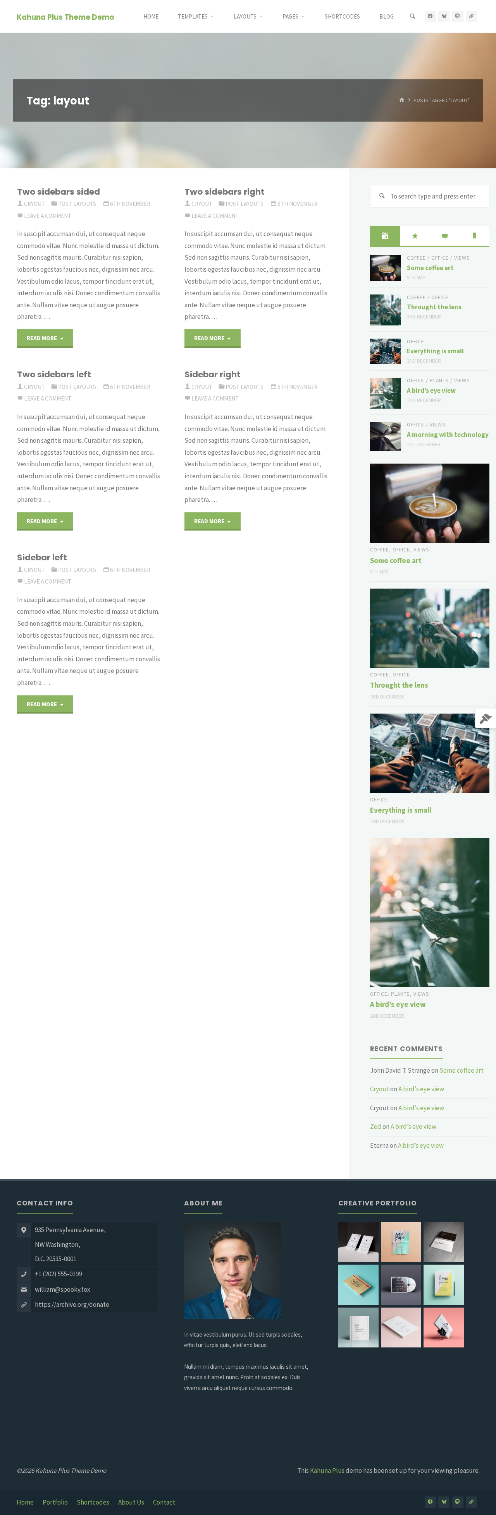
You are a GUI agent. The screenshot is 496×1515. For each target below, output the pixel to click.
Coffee (416, 258)
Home (25, 1502)
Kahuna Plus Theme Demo (65, 17)
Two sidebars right (224, 192)
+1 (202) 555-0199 (58, 1274)
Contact (164, 1502)
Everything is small (435, 351)
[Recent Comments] (445, 236)
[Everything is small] (385, 352)
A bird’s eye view (431, 390)
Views (462, 258)
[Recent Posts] (385, 236)
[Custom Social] (471, 16)
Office (440, 258)
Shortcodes (93, 1502)
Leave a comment (47, 215)
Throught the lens (434, 307)
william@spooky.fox (62, 1289)
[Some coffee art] (385, 268)
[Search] (412, 16)
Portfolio (55, 1502)
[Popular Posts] (415, 236)
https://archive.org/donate (72, 1304)
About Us (131, 1502)
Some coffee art (430, 268)
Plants (439, 380)
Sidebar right (212, 374)
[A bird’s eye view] (385, 393)
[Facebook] (430, 16)
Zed (375, 1126)
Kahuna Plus (327, 1470)
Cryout (379, 1089)
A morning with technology (448, 434)
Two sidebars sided (58, 192)
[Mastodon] (457, 16)
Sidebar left (42, 557)
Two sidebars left (54, 374)
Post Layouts (77, 203)
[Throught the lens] (385, 309)
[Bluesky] (444, 16)
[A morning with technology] (385, 436)
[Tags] (474, 236)
